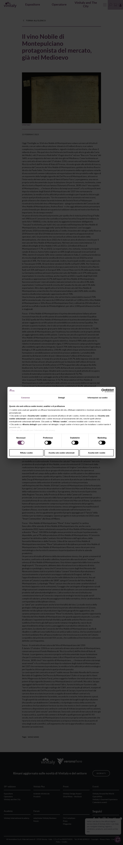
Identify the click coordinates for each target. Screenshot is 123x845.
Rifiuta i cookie (26, 453)
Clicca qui (14, 430)
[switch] (48, 443)
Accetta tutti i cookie (96, 453)
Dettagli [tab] (61, 397)
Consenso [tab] (25, 397)
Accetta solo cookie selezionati (61, 453)
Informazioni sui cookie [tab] (97, 397)
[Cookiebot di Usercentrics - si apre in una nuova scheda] (103, 390)
